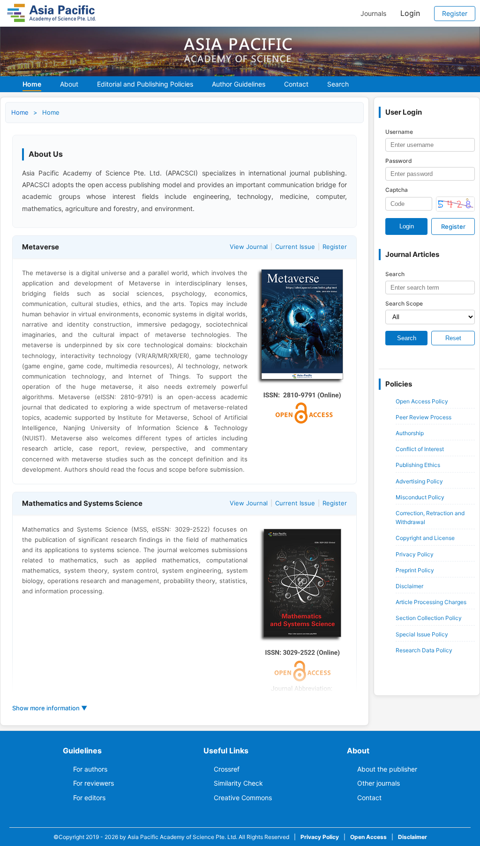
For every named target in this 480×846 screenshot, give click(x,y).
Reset (453, 338)
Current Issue (295, 246)
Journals (373, 13)
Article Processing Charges (431, 601)
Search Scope (404, 303)
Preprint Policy (415, 570)
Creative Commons (243, 798)
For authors (90, 769)
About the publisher (387, 769)
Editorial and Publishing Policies (145, 84)
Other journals (378, 783)
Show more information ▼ (49, 708)
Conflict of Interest (420, 448)
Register (454, 13)
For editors (89, 798)
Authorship (410, 433)
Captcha (396, 189)
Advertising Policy (419, 481)
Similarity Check (238, 783)
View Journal (249, 246)
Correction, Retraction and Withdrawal (430, 517)
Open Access (368, 836)
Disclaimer (409, 586)
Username (399, 131)
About (69, 84)
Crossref (227, 769)
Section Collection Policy (429, 617)
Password (398, 160)
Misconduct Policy (420, 497)
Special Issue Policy (422, 634)
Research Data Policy (424, 650)
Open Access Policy (422, 401)
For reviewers (93, 783)
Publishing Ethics (418, 464)
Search (338, 84)
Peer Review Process (423, 417)
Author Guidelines (238, 84)
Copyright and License (425, 537)
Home (31, 84)
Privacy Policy (415, 554)
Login (410, 13)
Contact (296, 84)
